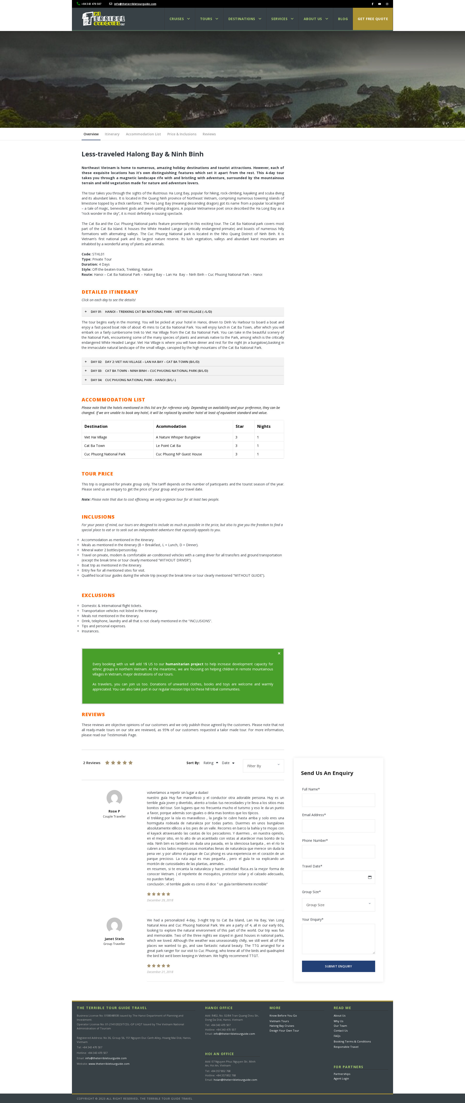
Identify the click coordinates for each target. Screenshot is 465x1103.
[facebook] (372, 4)
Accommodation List (143, 134)
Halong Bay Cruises (282, 1025)
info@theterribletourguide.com (106, 1058)
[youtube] (379, 4)
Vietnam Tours (279, 1021)
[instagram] (387, 4)
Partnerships (342, 1074)
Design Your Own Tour (284, 1030)
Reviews (209, 134)
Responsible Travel (346, 1047)
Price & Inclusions (181, 134)
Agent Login (341, 1078)
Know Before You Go (283, 1015)
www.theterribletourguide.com (109, 1063)
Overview (91, 134)
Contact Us (341, 1030)
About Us (339, 1015)
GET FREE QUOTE (373, 18)
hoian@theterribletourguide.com (235, 1079)
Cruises (177, 18)
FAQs (337, 1036)
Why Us (338, 1021)
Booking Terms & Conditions (352, 1041)
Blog (343, 18)
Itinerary (112, 134)
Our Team (340, 1025)
